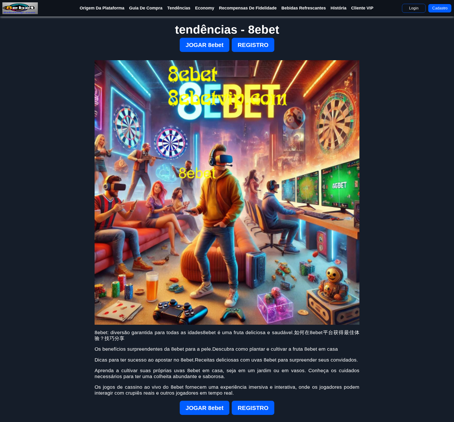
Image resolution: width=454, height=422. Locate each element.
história (338, 8)
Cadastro (440, 8)
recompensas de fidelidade (248, 8)
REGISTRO (253, 45)
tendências (178, 8)
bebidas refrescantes (303, 8)
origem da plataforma (102, 8)
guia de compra (145, 8)
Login (414, 8)
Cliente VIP (362, 8)
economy (204, 8)
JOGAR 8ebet (204, 45)
